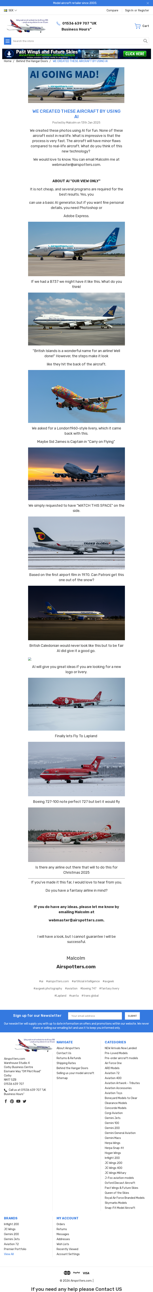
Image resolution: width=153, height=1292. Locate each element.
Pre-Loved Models (116, 1053)
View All (9, 1254)
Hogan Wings (113, 1153)
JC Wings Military (115, 1173)
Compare (112, 10)
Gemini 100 (112, 1123)
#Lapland (60, 995)
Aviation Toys (113, 1093)
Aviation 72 (112, 1073)
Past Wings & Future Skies (121, 1188)
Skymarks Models (116, 1203)
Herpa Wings (112, 1143)
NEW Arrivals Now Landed (121, 1048)
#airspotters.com (57, 981)
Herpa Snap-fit (114, 1148)
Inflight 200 (112, 1158)
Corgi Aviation (114, 1113)
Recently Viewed (67, 1249)
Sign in (129, 10)
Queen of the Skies (117, 1193)
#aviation (71, 988)
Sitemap (62, 1078)
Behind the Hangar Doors (72, 1068)
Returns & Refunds (69, 1058)
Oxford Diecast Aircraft (120, 1183)
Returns (62, 1229)
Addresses (63, 1239)
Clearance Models (116, 1103)
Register (143, 10)
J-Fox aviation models (119, 1178)
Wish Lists (63, 1244)
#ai (41, 981)
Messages (63, 1234)
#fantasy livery (109, 988)
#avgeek (108, 981)
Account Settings (68, 1254)
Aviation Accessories (118, 1088)
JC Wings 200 (113, 1163)
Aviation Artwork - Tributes (122, 1083)
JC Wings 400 (113, 1168)
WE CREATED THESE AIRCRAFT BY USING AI (76, 114)
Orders (61, 1224)
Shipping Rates (66, 1063)
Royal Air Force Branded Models (125, 1198)
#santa (74, 995)
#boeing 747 (88, 988)
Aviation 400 (113, 1078)
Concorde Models (116, 1108)
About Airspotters (68, 1048)
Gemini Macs (113, 1138)
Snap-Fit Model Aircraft (120, 1208)
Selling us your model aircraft (75, 1073)
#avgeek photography (47, 988)
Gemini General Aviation (120, 1133)
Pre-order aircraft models (121, 1058)
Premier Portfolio (15, 1249)
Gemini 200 (112, 1128)
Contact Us (64, 1053)
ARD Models (112, 1068)
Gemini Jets (113, 1118)
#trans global (90, 995)
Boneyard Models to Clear (121, 1098)
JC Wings (10, 1229)
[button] (76, 54)
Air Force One (113, 1063)
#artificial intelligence (86, 981)
